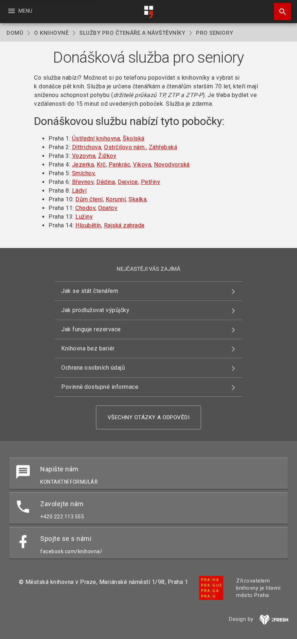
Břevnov (83, 181)
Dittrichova (86, 147)
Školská (134, 138)
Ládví (79, 190)
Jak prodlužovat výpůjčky (95, 310)
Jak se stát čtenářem (89, 290)
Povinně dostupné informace (99, 386)
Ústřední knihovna (96, 138)
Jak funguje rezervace (91, 329)
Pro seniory (214, 33)
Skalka (137, 199)
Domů (15, 33)
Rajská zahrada (124, 225)
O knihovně (51, 33)
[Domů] (148, 12)
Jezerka (83, 164)
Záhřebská (163, 147)
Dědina (105, 181)
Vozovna (84, 155)
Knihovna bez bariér (88, 348)
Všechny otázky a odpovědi (149, 417)
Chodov (85, 208)
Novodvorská (172, 164)
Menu (19, 11)
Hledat (280, 11)
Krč (101, 164)
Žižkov (107, 155)
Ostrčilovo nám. (125, 147)
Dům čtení (89, 199)
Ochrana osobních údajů (93, 367)
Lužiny (84, 216)
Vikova (142, 164)
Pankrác (119, 164)
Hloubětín (88, 225)
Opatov (107, 208)
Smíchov (83, 173)
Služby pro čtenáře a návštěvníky (132, 33)
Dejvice (128, 181)
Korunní (116, 199)
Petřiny (150, 181)
